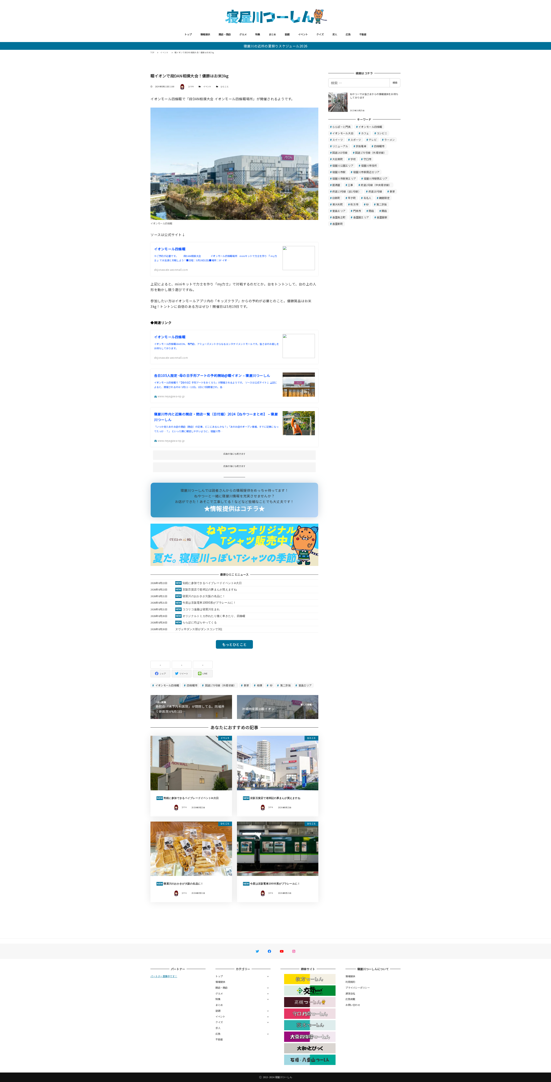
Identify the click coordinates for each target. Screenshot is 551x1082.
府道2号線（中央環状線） (376, 185)
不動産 (363, 34)
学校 (353, 159)
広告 (348, 34)
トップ (188, 34)
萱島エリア (305, 685)
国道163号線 (340, 152)
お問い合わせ (352, 1005)
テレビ (373, 139)
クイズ (320, 34)
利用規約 (350, 981)
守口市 (367, 159)
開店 (384, 211)
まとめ (272, 34)
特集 (257, 34)
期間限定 (384, 198)
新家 (246, 685)
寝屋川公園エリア (342, 165)
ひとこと (225, 86)
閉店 (371, 211)
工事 (350, 185)
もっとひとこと (234, 644)
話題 (287, 34)
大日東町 (337, 159)
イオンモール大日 (342, 133)
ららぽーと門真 (341, 126)
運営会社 (350, 993)
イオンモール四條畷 (167, 685)
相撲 (259, 685)
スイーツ (337, 139)
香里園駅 (382, 217)
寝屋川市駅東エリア (344, 178)
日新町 (336, 198)
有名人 (367, 198)
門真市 (357, 211)
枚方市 (354, 204)
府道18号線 (375, 191)
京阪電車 (361, 146)
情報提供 (205, 34)
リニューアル (340, 146)
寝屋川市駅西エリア (375, 178)
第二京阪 (285, 685)
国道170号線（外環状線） (220, 685)
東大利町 (337, 204)
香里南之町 (338, 217)
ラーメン (389, 139)
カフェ (365, 133)
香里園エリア (361, 217)
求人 (334, 34)
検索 (395, 82)
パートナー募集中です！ (163, 976)
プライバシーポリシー (357, 987)
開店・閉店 (225, 34)
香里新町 (337, 223)
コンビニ (382, 133)
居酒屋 (336, 185)
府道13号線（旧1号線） (346, 191)
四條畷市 (191, 685)
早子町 (352, 198)
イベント (303, 34)
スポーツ (355, 139)
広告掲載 (350, 999)
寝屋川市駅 (338, 172)
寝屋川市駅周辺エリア (366, 172)
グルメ (243, 34)
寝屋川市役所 (369, 165)
